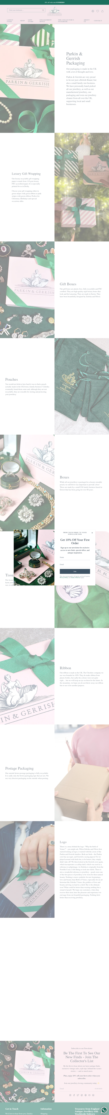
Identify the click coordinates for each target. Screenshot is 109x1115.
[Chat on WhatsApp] (104, 1110)
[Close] (92, 533)
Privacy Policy (64, 577)
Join (75, 571)
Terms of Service (75, 577)
